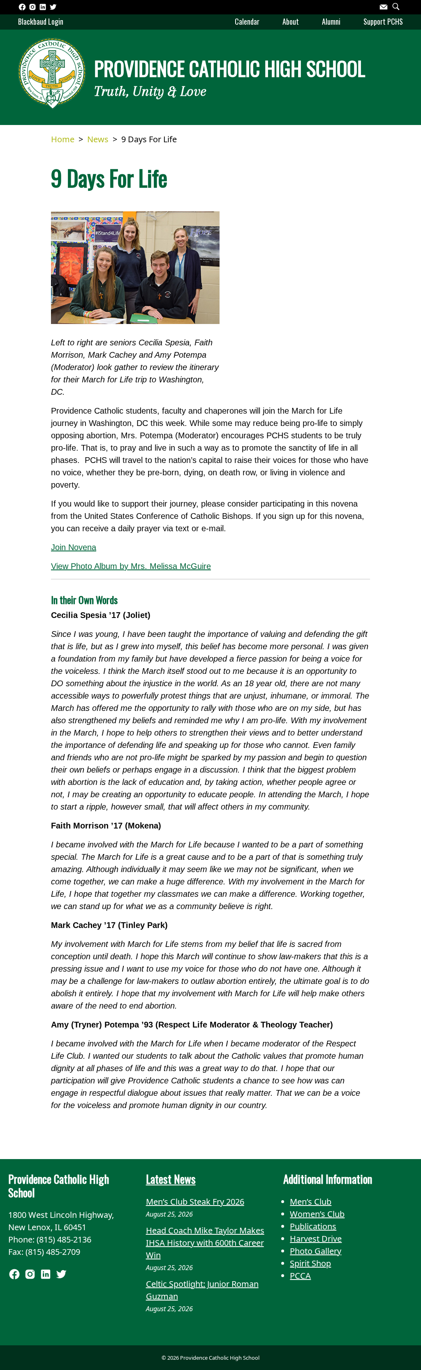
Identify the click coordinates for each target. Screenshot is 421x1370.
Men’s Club (310, 1201)
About (290, 21)
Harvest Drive (316, 1238)
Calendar (247, 21)
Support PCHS (383, 21)
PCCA (300, 1275)
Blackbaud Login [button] (40, 21)
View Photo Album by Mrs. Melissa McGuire (131, 566)
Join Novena (73, 547)
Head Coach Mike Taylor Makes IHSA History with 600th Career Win (205, 1243)
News (98, 139)
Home (62, 139)
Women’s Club (317, 1214)
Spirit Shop (310, 1263)
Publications (313, 1226)
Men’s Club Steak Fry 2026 (195, 1201)
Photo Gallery (315, 1251)
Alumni (331, 21)
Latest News (171, 1179)
